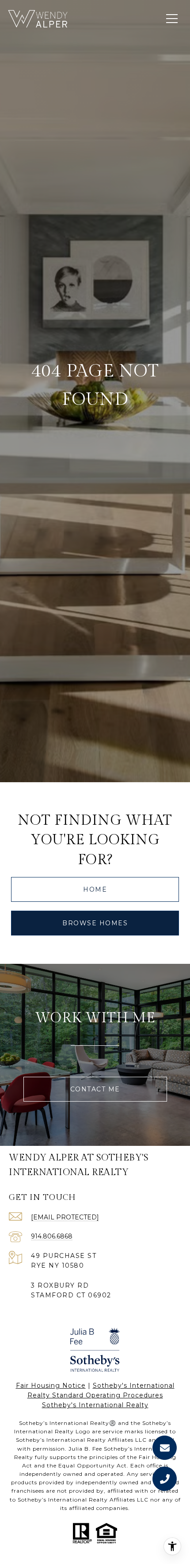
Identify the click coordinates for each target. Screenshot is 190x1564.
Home (95, 889)
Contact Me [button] (95, 1089)
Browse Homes (95, 923)
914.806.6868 (51, 1236)
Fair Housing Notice (51, 1385)
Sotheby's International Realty (95, 1405)
